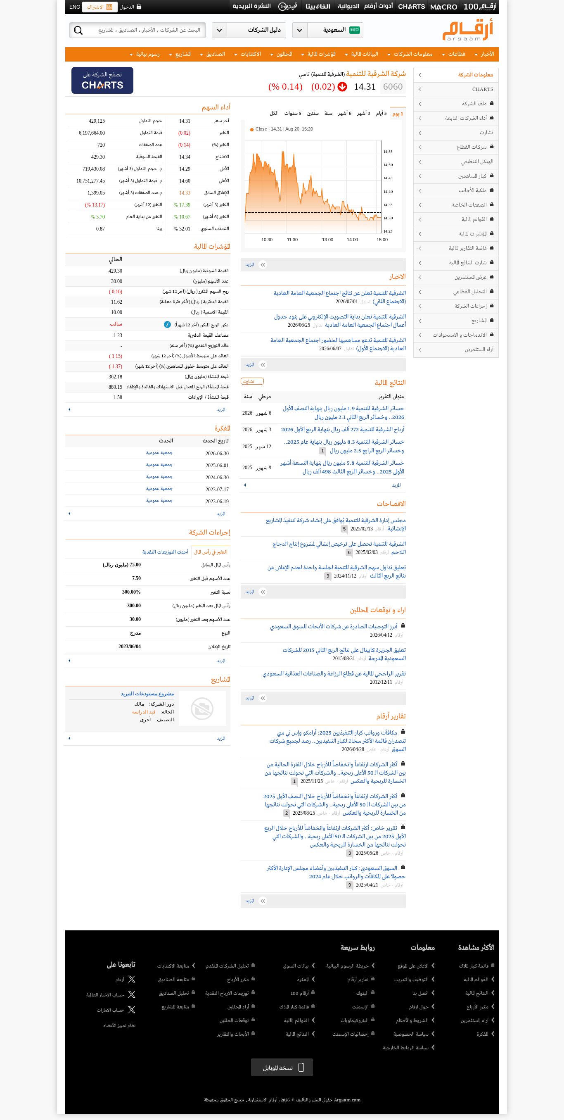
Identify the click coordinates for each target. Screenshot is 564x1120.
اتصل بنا (420, 993)
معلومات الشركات (413, 54)
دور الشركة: (161, 704)
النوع (226, 633)
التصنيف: (165, 720)
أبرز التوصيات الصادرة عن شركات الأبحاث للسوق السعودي (333, 626)
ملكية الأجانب (473, 190)
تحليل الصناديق (174, 993)
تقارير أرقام (358, 980)
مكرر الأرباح (477, 1007)
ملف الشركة (474, 103)
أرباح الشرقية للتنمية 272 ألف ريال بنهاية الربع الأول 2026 (342, 429)
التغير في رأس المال (210, 552)
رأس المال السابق (215, 565)
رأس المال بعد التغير (201, 606)
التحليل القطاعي (470, 291)
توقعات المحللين (234, 1021)
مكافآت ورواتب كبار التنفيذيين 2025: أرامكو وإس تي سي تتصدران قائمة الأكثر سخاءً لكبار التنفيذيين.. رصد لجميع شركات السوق (338, 741)
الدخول (127, 7)
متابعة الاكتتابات (173, 966)
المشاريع (182, 54)
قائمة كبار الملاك (473, 966)
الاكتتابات (250, 54)
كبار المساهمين (472, 176)
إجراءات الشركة (471, 306)
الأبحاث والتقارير (233, 1034)
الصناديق (215, 54)
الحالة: (167, 712)
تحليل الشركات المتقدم (227, 966)
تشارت (486, 132)
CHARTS (482, 89)
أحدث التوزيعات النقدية (165, 552)
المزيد (396, 485)
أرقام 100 (300, 993)
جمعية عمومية (159, 453)
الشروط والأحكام (412, 1021)
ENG (74, 7)
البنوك (362, 993)
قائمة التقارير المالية (468, 248)
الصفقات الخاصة (469, 205)
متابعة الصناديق (173, 980)
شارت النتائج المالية (468, 262)
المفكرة (482, 1034)
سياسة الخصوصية (411, 1034)
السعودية (334, 30)
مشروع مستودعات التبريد (147, 694)
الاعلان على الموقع (413, 966)
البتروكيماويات (355, 1021)
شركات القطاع (472, 147)
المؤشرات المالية (321, 54)
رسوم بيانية (147, 54)
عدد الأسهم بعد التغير (203, 620)
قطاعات (456, 54)
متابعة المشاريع (175, 1007)
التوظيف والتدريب (411, 980)
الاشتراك (95, 7)
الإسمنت (360, 1007)
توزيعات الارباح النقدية (227, 993)
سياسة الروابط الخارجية (406, 1048)
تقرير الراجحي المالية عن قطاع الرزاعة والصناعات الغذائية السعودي (334, 674)
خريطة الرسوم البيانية (347, 966)
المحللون (283, 54)
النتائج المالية (476, 993)
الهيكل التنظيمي (477, 161)
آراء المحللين (238, 1007)
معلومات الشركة (475, 74)
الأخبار (487, 54)
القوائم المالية (474, 219)
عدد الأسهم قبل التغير (210, 579)
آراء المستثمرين (479, 349)
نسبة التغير (220, 592)
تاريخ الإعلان (219, 647)
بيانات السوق (296, 966)
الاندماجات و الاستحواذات (460, 335)
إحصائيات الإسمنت (350, 1034)
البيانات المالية (364, 54)
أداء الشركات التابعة (466, 118)
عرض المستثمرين (471, 277)
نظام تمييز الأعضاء (119, 1026)
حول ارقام (419, 1007)
